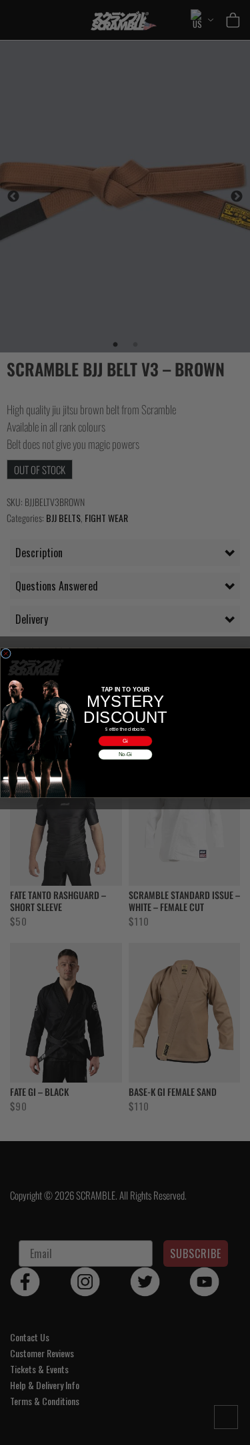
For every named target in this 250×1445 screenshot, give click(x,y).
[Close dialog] (6, 653)
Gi (125, 740)
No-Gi (125, 754)
